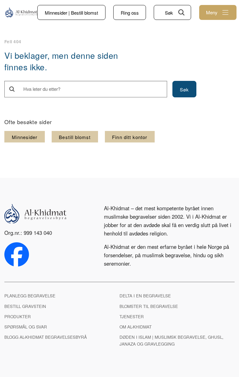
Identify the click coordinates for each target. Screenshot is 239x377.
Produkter (17, 316)
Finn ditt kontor (129, 137)
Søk (169, 12)
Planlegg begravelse (29, 296)
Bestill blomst (75, 137)
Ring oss (130, 12)
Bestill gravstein (25, 306)
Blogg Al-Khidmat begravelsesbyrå (45, 337)
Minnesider (25, 137)
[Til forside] (21, 12)
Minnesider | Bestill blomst (71, 12)
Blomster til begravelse (149, 306)
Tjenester (132, 316)
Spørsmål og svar (25, 327)
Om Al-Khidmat (136, 327)
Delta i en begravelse (145, 296)
